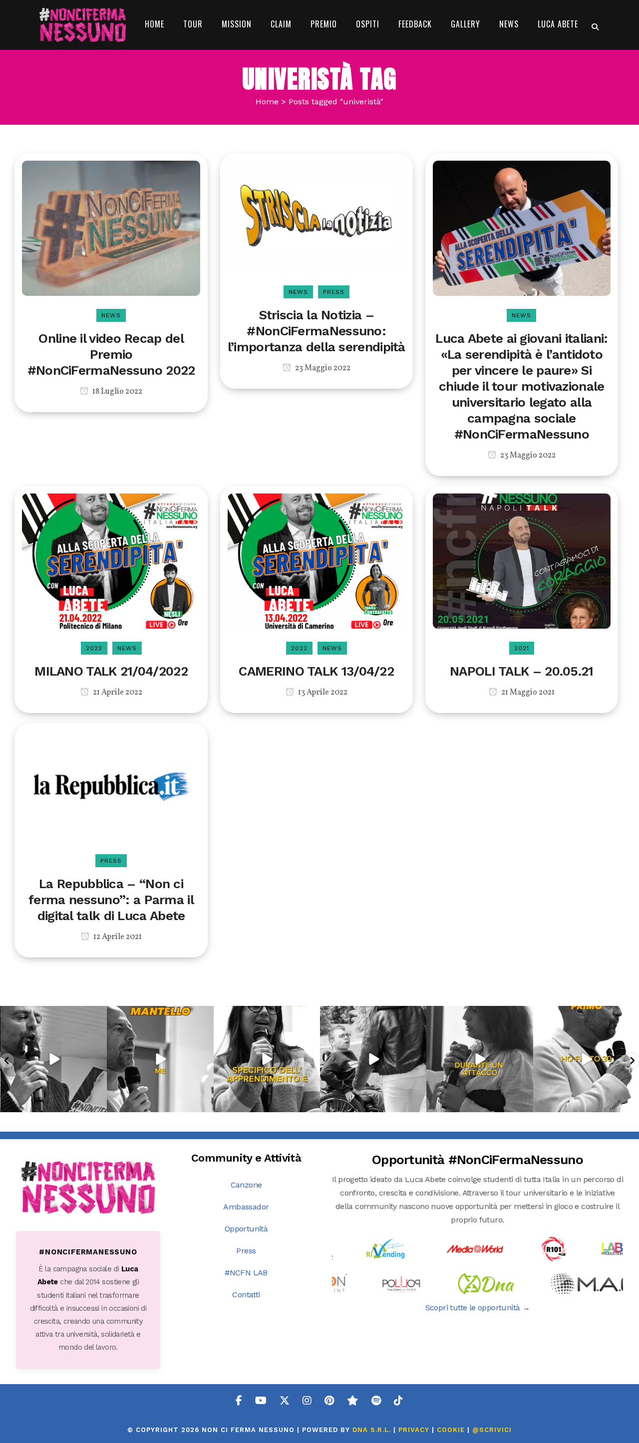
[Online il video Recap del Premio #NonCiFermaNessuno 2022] (111, 227)
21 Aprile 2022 (116, 692)
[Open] (53, 1059)
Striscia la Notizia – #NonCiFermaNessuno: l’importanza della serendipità (316, 330)
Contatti (246, 1294)
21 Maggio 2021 (527, 692)
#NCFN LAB (246, 1272)
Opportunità (246, 1228)
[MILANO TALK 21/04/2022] (111, 560)
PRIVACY (413, 1430)
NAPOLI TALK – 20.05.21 (522, 671)
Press (246, 1250)
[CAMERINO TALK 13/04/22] (316, 560)
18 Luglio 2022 (116, 391)
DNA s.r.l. (372, 1430)
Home (267, 101)
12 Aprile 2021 (117, 937)
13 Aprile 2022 (322, 692)
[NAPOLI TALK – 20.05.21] (522, 560)
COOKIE (451, 1430)
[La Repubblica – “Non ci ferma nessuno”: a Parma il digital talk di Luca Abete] (111, 785)
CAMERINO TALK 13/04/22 (316, 671)
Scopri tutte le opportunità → (477, 1307)
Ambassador (246, 1206)
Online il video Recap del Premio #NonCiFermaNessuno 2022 (111, 354)
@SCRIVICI (492, 1430)
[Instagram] (98, 1103)
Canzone (246, 1185)
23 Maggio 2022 (322, 368)
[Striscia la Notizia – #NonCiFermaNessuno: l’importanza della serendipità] (316, 216)
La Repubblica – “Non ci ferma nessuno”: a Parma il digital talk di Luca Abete (111, 899)
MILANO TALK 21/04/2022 (111, 671)
